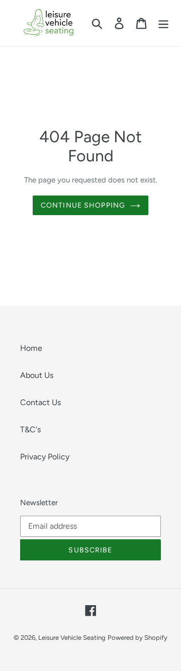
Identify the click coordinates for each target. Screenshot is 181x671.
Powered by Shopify (137, 637)
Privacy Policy (44, 456)
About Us (36, 375)
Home (31, 348)
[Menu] (163, 23)
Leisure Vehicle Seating (72, 637)
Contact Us (40, 402)
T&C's (30, 429)
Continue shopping (83, 205)
